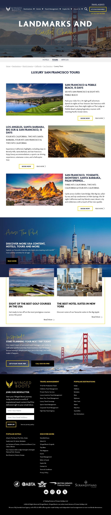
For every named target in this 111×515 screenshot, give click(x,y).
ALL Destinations (79, 414)
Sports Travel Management (48, 404)
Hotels (38, 9)
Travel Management (51, 9)
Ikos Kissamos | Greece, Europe (15, 455)
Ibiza (75, 395)
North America (28, 66)
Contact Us (43, 466)
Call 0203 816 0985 (43, 364)
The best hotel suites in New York (76, 305)
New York (77, 401)
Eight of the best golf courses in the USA (30, 305)
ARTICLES (65, 60)
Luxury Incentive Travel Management (51, 395)
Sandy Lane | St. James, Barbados (15, 441)
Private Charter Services (47, 392)
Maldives (76, 389)
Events (42, 454)
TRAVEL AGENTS (97, 4)
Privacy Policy (44, 472)
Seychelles (77, 411)
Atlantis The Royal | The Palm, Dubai (17, 438)
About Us (77, 9)
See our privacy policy (27, 424)
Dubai (75, 385)
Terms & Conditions (46, 469)
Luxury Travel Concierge (47, 401)
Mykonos (77, 398)
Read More (99, 118)
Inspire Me (66, 9)
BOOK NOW (85, 118)
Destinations (28, 9)
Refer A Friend (44, 460)
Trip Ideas (43, 447)
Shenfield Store (44, 438)
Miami (76, 404)
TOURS (55, 60)
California (38, 66)
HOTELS (46, 60)
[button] (33, 8)
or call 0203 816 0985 (98, 13)
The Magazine (44, 450)
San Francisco (47, 66)
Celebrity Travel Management (49, 389)
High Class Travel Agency (47, 411)
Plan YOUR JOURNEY (98, 9)
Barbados (76, 392)
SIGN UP (11, 424)
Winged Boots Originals (47, 444)
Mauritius (77, 407)
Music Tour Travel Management (49, 398)
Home (8, 66)
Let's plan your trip (17, 364)
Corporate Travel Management (49, 407)
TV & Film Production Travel (48, 385)
